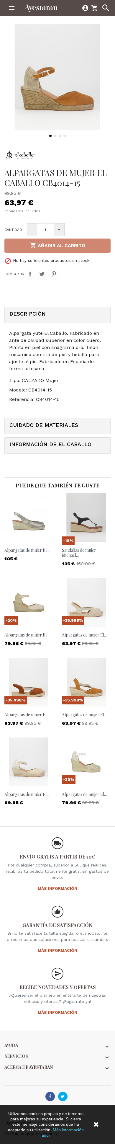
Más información (57, 888)
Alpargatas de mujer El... (26, 550)
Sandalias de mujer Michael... (79, 552)
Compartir (30, 274)
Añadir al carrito (57, 245)
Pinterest (53, 274)
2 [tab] (55, 136)
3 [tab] (60, 136)
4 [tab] (64, 136)
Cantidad (13, 230)
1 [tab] (50, 136)
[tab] (57, 315)
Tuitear (42, 274)
